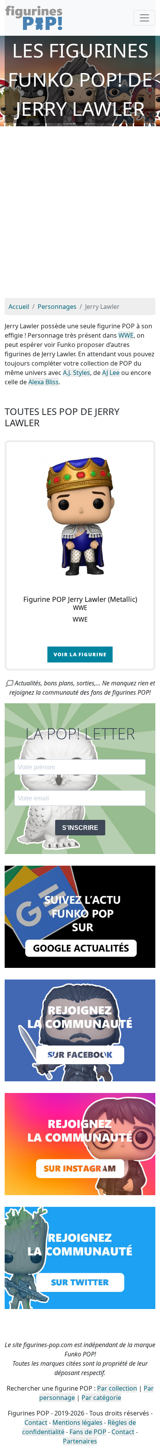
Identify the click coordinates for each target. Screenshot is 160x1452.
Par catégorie (101, 1397)
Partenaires (80, 1441)
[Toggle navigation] (144, 18)
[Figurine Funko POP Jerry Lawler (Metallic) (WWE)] (80, 515)
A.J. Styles (76, 372)
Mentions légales (77, 1422)
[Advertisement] (80, 214)
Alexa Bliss (43, 382)
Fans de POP (88, 1432)
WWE (126, 335)
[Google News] (80, 916)
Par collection (117, 1388)
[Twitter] (80, 1257)
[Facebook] (80, 1029)
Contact (35, 1422)
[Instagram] (80, 1143)
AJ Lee (111, 372)
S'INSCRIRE (80, 827)
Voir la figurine (80, 654)
